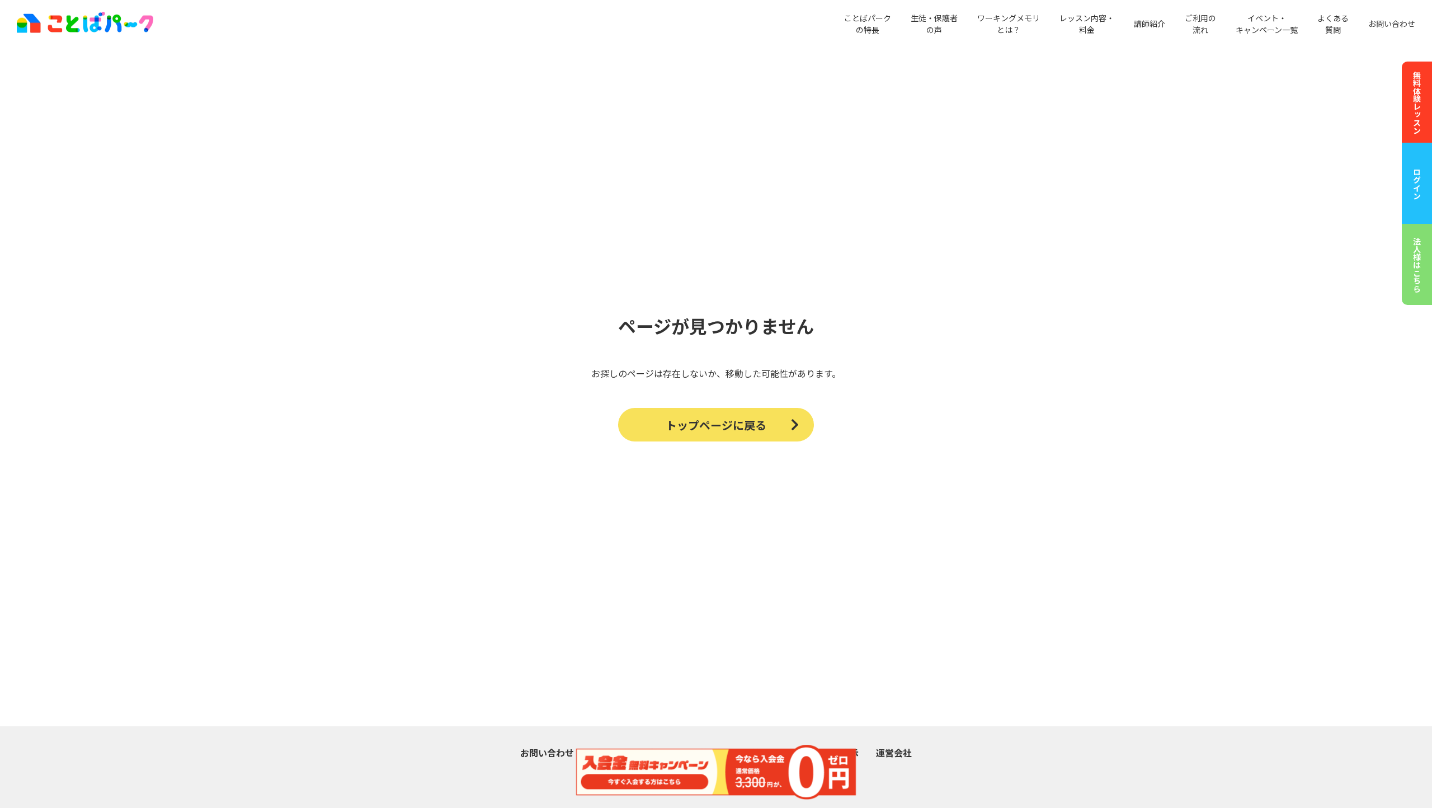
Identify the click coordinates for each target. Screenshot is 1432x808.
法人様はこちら (1416, 264)
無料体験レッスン (1416, 102)
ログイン (1416, 183)
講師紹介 (1149, 23)
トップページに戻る (716, 425)
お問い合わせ (1391, 23)
